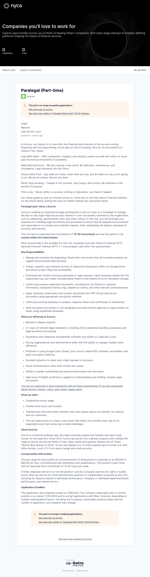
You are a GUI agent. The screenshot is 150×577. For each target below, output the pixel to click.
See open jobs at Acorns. (41, 109)
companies (30, 70)
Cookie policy (82, 571)
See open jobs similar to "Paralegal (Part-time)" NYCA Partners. (59, 113)
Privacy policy (68, 571)
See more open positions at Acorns (75, 539)
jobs (8, 70)
